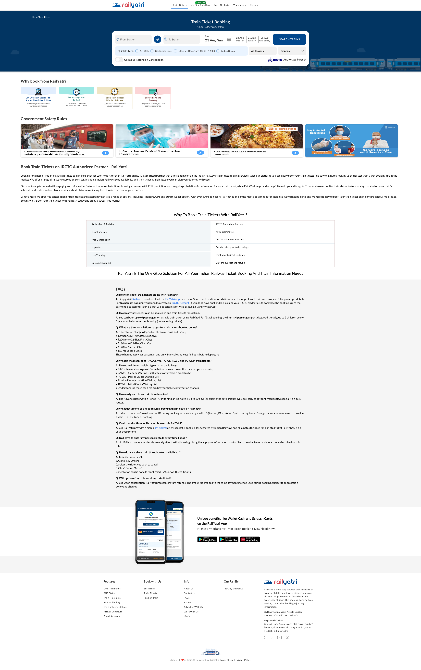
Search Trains (289, 39)
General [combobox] (285, 50)
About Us (189, 588)
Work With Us (191, 611)
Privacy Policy (243, 659)
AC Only (144, 50)
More (253, 5)
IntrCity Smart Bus (233, 588)
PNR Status (109, 593)
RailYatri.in (138, 299)
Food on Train (151, 597)
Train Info (238, 5)
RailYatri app (172, 299)
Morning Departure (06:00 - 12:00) (197, 50)
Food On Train (221, 5)
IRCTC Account (180, 302)
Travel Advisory (112, 616)
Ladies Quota (228, 50)
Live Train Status (112, 588)
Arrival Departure (113, 611)
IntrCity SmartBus (200, 5)
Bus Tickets (149, 588)
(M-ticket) (161, 427)
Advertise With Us (193, 607)
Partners (188, 602)
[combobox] (135, 39)
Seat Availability (112, 602)
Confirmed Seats (163, 50)
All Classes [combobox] (257, 50)
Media (187, 616)
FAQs (187, 597)
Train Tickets (179, 5)
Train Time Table (112, 597)
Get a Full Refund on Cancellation (143, 59)
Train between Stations (115, 607)
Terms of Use (227, 659)
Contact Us (189, 593)
